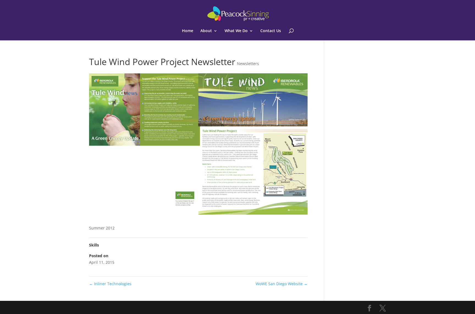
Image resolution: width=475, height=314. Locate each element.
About (206, 31)
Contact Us (270, 31)
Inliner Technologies (110, 283)
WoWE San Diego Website (282, 283)
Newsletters (248, 63)
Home (187, 31)
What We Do (236, 31)
